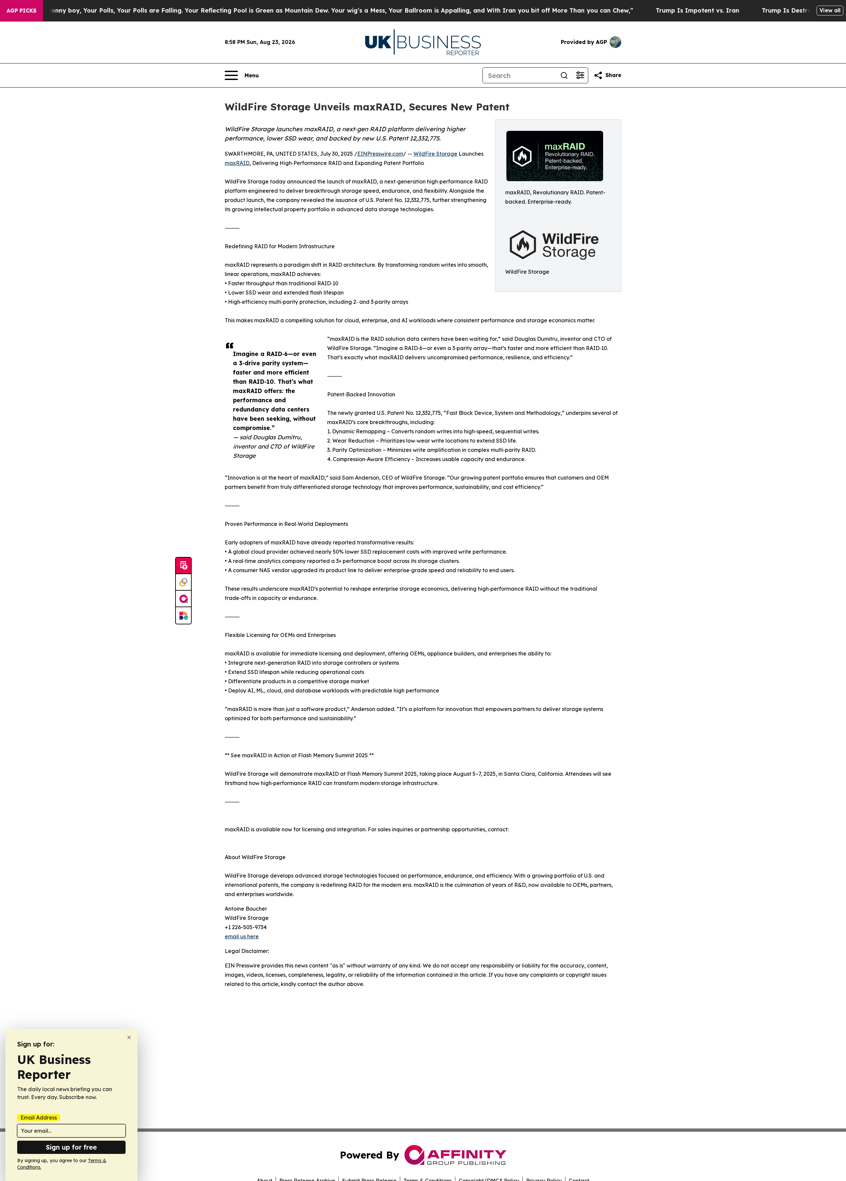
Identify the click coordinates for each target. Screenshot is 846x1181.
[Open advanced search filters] (580, 75)
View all (830, 10)
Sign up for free (71, 1147)
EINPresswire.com (380, 153)
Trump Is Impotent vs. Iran (697, 10)
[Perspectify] (183, 582)
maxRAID (237, 163)
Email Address (38, 1117)
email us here (242, 936)
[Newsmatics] (183, 615)
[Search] (564, 75)
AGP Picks (21, 10)
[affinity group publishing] (183, 599)
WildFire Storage (435, 153)
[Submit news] (183, 566)
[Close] (129, 1037)
